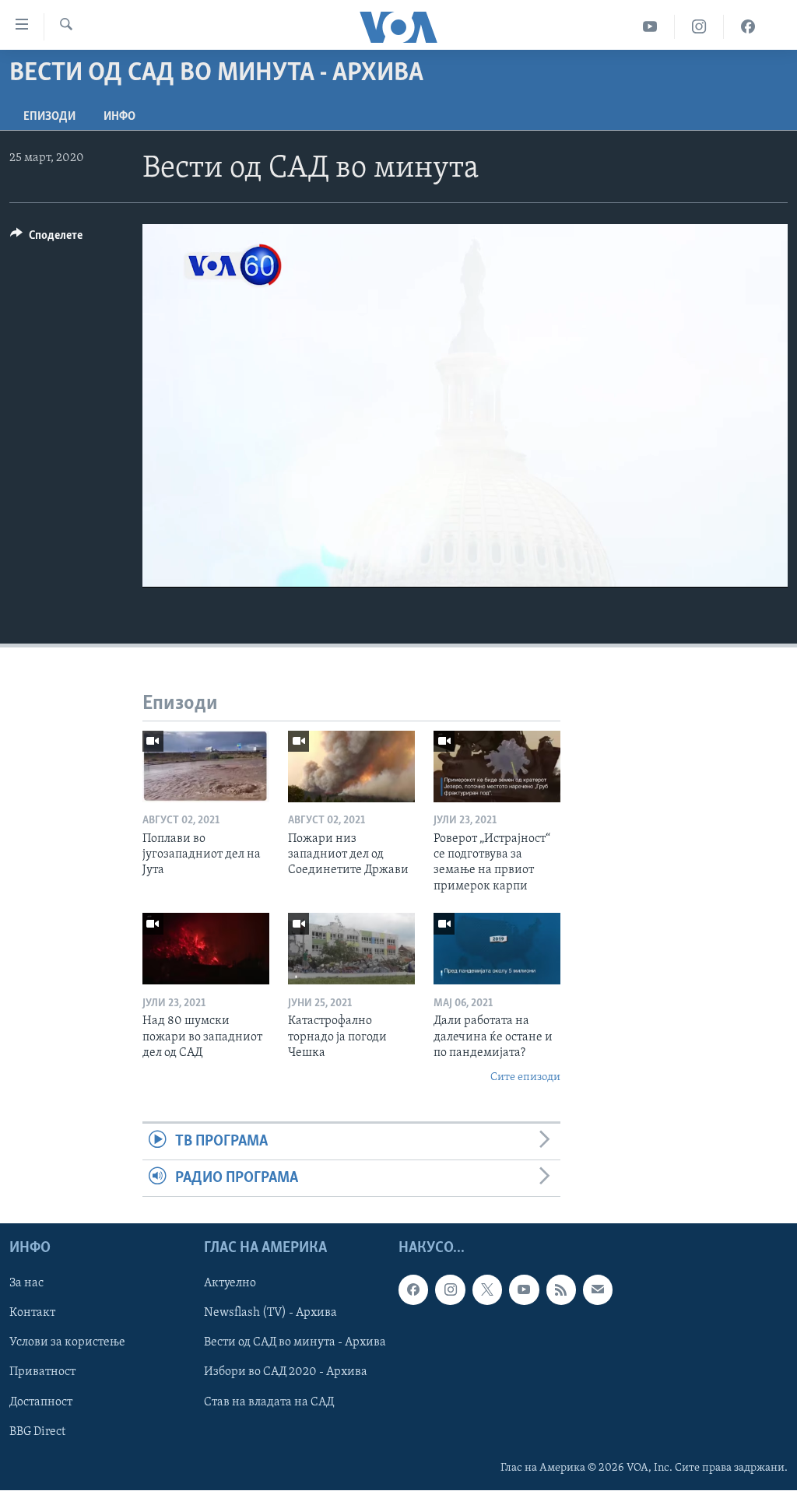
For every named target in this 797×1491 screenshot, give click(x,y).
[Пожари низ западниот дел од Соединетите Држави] (351, 766)
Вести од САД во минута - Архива (295, 1343)
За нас (26, 1284)
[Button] (46, 239)
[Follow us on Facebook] (413, 1290)
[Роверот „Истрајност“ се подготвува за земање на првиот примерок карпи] (497, 766)
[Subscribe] (598, 1290)
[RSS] (561, 1290)
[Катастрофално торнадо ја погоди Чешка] (351, 948)
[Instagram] (699, 27)
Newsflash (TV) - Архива (270, 1313)
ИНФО (119, 117)
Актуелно (230, 1284)
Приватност (42, 1372)
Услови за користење (67, 1343)
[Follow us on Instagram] (450, 1290)
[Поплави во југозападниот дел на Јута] (205, 766)
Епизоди (49, 117)
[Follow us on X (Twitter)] (487, 1290)
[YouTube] (650, 27)
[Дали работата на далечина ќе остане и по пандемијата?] (497, 948)
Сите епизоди (525, 1077)
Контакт (32, 1313)
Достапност (40, 1402)
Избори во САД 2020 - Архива (285, 1372)
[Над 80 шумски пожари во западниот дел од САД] (205, 948)
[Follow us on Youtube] (524, 1290)
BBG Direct (37, 1432)
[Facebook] (748, 27)
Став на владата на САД (269, 1402)
